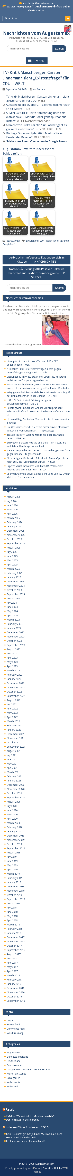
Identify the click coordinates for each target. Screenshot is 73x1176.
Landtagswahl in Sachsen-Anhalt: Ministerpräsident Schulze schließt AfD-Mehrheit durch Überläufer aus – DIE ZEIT (38, 411)
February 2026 (15, 522)
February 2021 (15, 776)
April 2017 (12, 971)
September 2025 (16, 543)
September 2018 (16, 899)
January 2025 (14, 577)
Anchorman (39, 89)
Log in (10, 1020)
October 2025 (14, 539)
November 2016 (16, 992)
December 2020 (15, 784)
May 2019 (12, 865)
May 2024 (12, 611)
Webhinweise (14, 1082)
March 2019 (13, 873)
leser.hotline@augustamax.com (38, 3)
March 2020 (13, 822)
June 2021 (12, 759)
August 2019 (14, 852)
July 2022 (12, 704)
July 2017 (12, 958)
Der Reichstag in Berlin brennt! (22, 1119)
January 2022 (14, 729)
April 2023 (12, 666)
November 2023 (16, 636)
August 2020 (14, 801)
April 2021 (12, 767)
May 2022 (12, 712)
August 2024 (14, 598)
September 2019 (16, 848)
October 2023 (14, 640)
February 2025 (15, 573)
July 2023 (12, 653)
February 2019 (15, 878)
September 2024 (16, 594)
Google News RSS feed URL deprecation (29, 1069)
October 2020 (14, 793)
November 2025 (16, 535)
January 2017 (14, 983)
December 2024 (15, 581)
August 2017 (14, 954)
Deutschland (14, 1060)
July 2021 (12, 755)
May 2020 (12, 814)
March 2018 (13, 924)
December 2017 (15, 937)
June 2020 (12, 810)
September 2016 (16, 1000)
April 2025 (12, 564)
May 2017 (12, 966)
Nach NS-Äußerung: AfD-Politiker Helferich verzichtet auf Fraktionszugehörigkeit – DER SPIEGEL (36, 273)
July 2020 (12, 806)
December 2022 (15, 683)
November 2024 (16, 585)
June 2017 (12, 962)
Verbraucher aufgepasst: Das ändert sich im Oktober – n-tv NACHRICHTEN (37, 259)
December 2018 (15, 886)
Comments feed (16, 1028)
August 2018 (14, 903)
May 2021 (12, 763)
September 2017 (16, 950)
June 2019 (12, 861)
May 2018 (12, 916)
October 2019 (14, 844)
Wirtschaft (12, 1086)
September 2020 (16, 797)
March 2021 (13, 772)
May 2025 (12, 560)
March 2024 (13, 619)
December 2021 (15, 734)
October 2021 (14, 742)
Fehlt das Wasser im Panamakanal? (25, 1141)
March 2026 (13, 518)
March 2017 (13, 975)
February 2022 (15, 725)
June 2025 (12, 556)
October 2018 (14, 894)
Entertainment (14, 1065)
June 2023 (12, 657)
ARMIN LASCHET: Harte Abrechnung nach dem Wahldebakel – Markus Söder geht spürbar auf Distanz (36, 117)
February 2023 (15, 674)
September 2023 (16, 645)
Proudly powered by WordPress (22, 1168)
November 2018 (16, 890)
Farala (9, 1109)
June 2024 (12, 606)
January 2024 (14, 628)
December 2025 (15, 530)
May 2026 (12, 509)
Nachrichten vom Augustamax (36, 33)
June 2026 (12, 505)
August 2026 (14, 496)
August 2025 (14, 547)
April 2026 (12, 513)
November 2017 (16, 941)
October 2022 (14, 691)
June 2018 (12, 911)
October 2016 (14, 996)
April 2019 (12, 869)
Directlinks (10, 18)
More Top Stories (16, 1073)
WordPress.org (15, 1033)
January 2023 (14, 678)
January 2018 (14, 933)
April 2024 (12, 615)
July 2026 (12, 501)
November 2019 (16, 839)
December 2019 (15, 835)
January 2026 (14, 526)
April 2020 (12, 818)
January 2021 (14, 780)
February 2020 (15, 827)
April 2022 (12, 717)
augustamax (13, 240)
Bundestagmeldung (17, 1056)
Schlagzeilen (13, 1077)
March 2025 (13, 568)
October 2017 (14, 945)
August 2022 (14, 700)
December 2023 (15, 632)
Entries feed (13, 1024)
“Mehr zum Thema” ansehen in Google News (36, 141)
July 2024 (12, 602)
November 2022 (16, 687)
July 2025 (12, 551)
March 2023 (13, 670)
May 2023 (12, 662)
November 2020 (16, 789)
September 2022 (16, 695)
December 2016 (15, 988)
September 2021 (16, 746)
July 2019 (12, 856)
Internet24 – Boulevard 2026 (27, 1127)
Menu (40, 61)
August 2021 (14, 750)
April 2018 (12, 920)
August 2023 (14, 649)
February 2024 (15, 623)
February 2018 (15, 928)
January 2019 (14, 882)
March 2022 (13, 721)
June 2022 (12, 708)
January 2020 (14, 831)
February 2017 (15, 979)
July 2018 (12, 907)
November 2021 (16, 738)
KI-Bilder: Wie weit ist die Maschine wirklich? (30, 1116)
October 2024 (14, 590)
